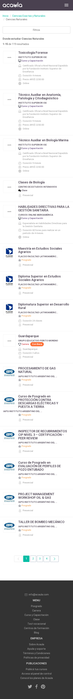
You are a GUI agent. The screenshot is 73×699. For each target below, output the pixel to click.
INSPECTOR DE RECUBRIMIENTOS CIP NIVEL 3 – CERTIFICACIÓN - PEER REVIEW (42, 434)
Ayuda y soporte (36, 648)
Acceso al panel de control (37, 673)
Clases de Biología (31, 182)
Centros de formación (36, 628)
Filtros (36, 30)
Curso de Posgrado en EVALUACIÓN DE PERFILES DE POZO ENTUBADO (39, 466)
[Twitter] (30, 686)
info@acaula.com (39, 594)
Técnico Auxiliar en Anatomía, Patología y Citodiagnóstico (39, 96)
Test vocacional (36, 623)
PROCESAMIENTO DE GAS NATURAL (37, 370)
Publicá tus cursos (36, 669)
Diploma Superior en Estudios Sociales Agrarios (39, 278)
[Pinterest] (43, 686)
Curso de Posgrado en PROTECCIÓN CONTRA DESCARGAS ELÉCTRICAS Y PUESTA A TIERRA (38, 401)
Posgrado (36, 606)
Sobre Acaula (36, 644)
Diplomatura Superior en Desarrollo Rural (43, 306)
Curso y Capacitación (36, 615)
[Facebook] (36, 686)
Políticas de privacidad (36, 657)
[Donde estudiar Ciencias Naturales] (54, 559)
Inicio (6, 15)
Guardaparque (28, 336)
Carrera (36, 610)
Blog (36, 632)
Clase (36, 619)
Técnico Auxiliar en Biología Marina (43, 140)
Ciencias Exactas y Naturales (28, 15)
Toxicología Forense (33, 52)
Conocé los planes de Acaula (36, 678)
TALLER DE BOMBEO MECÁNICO (41, 522)
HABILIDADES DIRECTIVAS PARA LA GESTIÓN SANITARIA (43, 208)
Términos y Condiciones (36, 653)
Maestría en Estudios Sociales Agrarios (40, 250)
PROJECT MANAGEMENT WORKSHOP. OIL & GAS (36, 495)
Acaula (12, 5)
